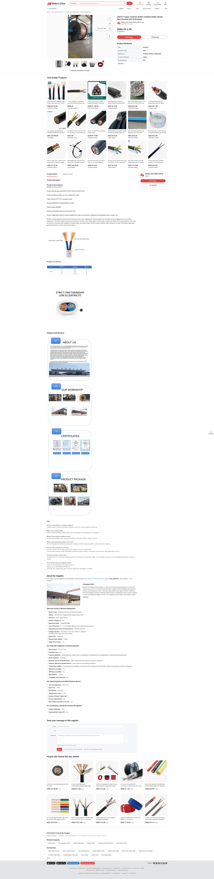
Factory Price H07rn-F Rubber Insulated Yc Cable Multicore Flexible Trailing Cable (156, 161)
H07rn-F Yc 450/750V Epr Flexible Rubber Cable (96, 131)
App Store (51, 863)
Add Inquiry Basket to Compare (80, 70)
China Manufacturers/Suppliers (94, 868)
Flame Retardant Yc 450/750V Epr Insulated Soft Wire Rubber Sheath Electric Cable (157, 132)
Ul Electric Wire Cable (113, 851)
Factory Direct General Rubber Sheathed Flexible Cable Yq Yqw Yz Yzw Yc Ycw (56, 132)
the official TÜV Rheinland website (95, 579)
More (48, 858)
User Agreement (116, 873)
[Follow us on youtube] (161, 863)
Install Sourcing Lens (88, 863)
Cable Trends (95, 855)
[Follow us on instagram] (159, 863)
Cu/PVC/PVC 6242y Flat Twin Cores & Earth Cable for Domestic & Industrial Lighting (155, 819)
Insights (142, 868)
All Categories (52, 8)
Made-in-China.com (99, 870)
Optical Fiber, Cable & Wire (72, 12)
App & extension (147, 8)
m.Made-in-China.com (111, 870)
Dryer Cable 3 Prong (122, 843)
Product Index (135, 868)
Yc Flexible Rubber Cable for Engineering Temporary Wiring (156, 102)
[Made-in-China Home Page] (56, 3)
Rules (166, 8)
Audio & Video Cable (78, 843)
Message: (53, 735)
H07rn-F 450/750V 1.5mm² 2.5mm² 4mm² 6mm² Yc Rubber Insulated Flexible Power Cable (56, 161)
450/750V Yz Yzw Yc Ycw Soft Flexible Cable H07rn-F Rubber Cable (136, 161)
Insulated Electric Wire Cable (70, 855)
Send (59, 749)
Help (137, 8)
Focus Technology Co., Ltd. (95, 873)
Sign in (165, 4)
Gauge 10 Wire (91, 843)
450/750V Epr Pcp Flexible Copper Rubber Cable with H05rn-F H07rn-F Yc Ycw (56, 102)
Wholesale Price (116, 868)
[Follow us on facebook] (154, 863)
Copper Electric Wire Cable (145, 851)
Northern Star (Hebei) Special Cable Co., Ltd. (132, 22)
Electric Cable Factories (69, 851)
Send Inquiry (129, 37)
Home (48, 12)
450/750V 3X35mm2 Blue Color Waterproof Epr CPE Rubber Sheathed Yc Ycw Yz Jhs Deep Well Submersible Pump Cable (137, 132)
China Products (81, 868)
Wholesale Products (107, 868)
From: (54, 726)
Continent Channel (126, 868)
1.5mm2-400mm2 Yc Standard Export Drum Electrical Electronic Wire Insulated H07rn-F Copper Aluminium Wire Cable (75, 102)
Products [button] (73, 3)
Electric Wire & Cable (85, 12)
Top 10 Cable (84, 855)
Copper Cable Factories (99, 851)
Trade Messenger (73, 863)
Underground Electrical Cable (105, 843)
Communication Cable (64, 843)
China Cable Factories (53, 851)
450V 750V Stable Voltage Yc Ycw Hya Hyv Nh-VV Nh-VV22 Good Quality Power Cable (136, 102)
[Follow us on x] (156, 863)
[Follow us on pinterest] (164, 863)
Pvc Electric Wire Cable (54, 855)
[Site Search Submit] (130, 3)
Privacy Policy (132, 873)
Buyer (128, 8)
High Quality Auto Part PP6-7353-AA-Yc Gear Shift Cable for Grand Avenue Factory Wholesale (76, 161)
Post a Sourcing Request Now (93, 749)
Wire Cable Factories (83, 851)
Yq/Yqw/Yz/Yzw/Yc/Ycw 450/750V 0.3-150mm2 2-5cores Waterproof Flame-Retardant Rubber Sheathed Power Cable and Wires (117, 161)
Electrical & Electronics (57, 12)
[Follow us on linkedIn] (166, 863)
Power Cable (51, 843)
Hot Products (73, 868)
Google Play (61, 863)
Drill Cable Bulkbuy (106, 855)
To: (55, 731)
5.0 (147, 176)
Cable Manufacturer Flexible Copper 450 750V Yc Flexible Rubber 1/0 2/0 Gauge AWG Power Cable (117, 132)
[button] (124, 3)
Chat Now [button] (156, 37)
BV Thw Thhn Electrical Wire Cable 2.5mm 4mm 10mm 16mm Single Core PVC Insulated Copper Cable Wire (57, 819)
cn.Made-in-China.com (123, 870)
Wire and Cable (62, 649)
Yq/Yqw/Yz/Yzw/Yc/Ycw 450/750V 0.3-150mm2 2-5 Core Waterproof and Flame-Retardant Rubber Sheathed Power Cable (76, 132)
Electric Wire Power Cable (128, 851)
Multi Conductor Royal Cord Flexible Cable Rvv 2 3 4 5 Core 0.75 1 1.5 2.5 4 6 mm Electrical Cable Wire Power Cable (82, 819)
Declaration (124, 873)
